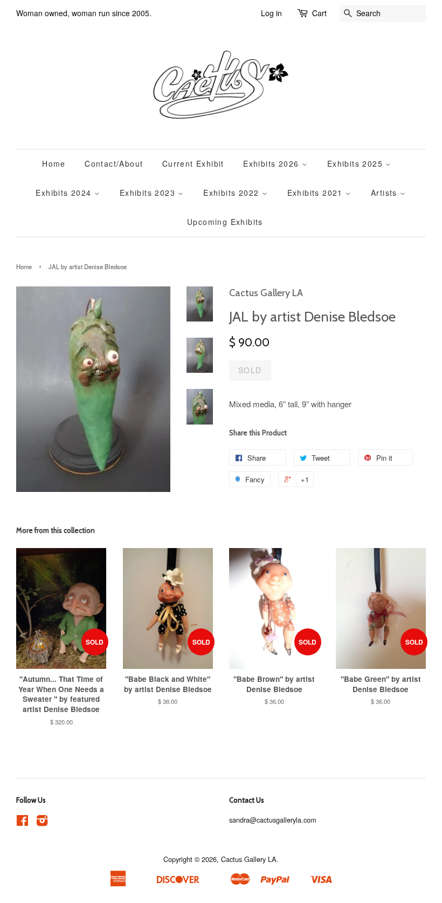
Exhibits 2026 (272, 163)
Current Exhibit (193, 163)
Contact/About (114, 163)
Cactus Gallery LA (249, 859)
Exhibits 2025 (356, 163)
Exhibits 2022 (232, 192)
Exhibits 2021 (316, 192)
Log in (271, 13)
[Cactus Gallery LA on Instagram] (42, 822)
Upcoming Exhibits (225, 221)
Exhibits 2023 (149, 192)
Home (54, 163)
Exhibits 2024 (65, 192)
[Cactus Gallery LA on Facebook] (22, 822)
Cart (319, 13)
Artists (385, 192)
